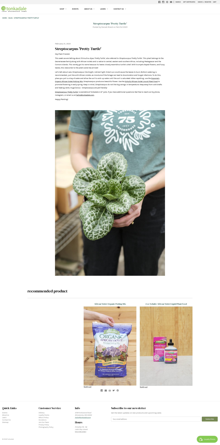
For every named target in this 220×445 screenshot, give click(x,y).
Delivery (41, 413)
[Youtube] (171, 2)
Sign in (200, 2)
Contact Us (119, 9)
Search (178, 2)
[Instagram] (163, 2)
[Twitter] (114, 390)
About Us (88, 9)
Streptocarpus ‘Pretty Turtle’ (110, 23)
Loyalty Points (44, 415)
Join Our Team (44, 422)
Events (75, 9)
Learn (103, 9)
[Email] (106, 390)
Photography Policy (46, 427)
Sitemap (5, 422)
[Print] (110, 390)
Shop (62, 9)
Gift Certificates (189, 2)
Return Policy (44, 417)
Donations (43, 420)
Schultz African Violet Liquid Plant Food (141, 81)
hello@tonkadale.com (85, 95)
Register (208, 2)
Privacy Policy (44, 425)
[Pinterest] (167, 2)
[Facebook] (159, 2)
